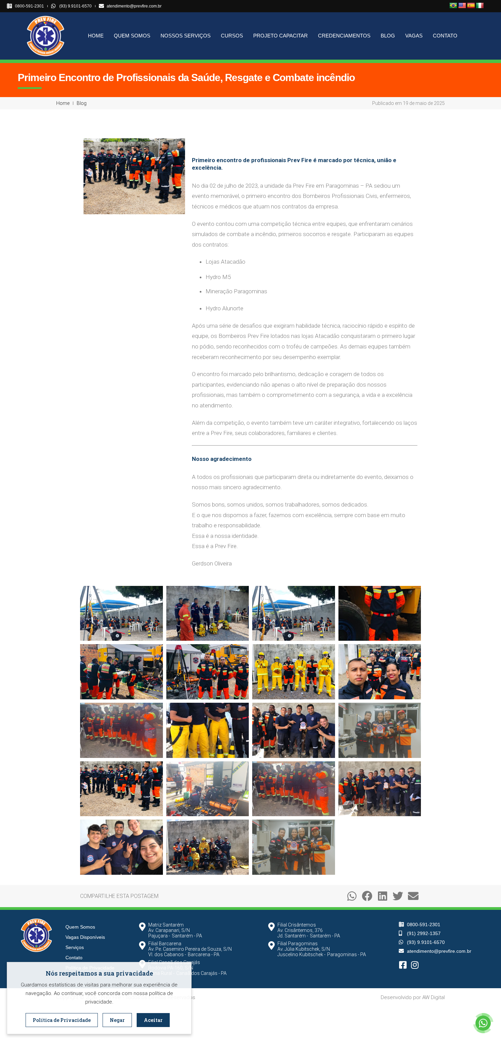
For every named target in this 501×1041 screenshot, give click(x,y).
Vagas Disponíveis (85, 937)
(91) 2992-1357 (424, 933)
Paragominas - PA (346, 954)
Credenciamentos (344, 35)
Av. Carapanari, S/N (169, 930)
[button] (352, 896)
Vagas (414, 35)
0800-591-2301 (29, 6)
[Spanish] (471, 5)
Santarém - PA (187, 935)
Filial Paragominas (297, 943)
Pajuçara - (159, 935)
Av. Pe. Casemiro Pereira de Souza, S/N (190, 949)
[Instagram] (415, 965)
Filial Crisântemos (296, 925)
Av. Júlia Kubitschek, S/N (303, 949)
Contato (445, 35)
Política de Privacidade (62, 1020)
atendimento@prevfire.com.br (134, 6)
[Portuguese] (453, 5)
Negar (117, 1020)
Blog (388, 35)
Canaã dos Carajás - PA (201, 973)
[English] (462, 5)
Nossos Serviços (186, 35)
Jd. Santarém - (292, 935)
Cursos (232, 35)
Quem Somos (132, 35)
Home (96, 35)
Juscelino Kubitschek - (301, 954)
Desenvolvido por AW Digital (413, 997)
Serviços (74, 947)
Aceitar (153, 1020)
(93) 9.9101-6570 (75, 6)
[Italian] (480, 5)
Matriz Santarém (166, 925)
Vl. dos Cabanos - (167, 954)
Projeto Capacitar (280, 35)
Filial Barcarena (164, 943)
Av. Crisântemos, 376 (300, 930)
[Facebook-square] (403, 965)
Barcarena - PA (203, 954)
